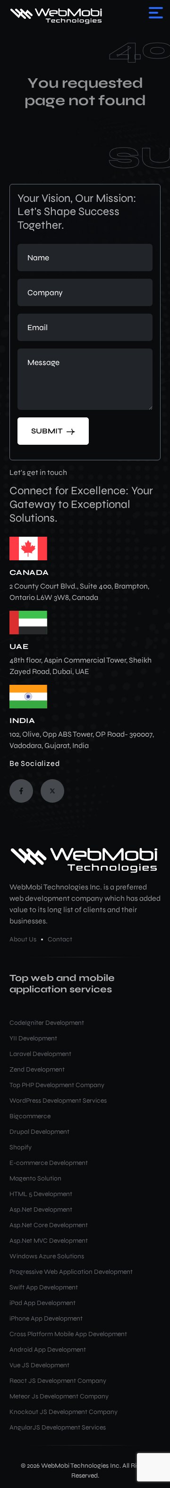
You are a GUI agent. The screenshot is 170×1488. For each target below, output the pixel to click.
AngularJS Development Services (57, 1427)
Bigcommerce (30, 1116)
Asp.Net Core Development (48, 1225)
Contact (60, 939)
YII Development (33, 1038)
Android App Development (47, 1350)
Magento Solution (35, 1178)
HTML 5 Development (40, 1194)
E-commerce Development (48, 1163)
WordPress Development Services (58, 1101)
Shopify (20, 1147)
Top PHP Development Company (56, 1085)
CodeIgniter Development (46, 1023)
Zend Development (37, 1069)
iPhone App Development (46, 1318)
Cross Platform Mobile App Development (68, 1334)
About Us (22, 939)
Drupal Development (39, 1132)
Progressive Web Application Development (71, 1272)
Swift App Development (43, 1287)
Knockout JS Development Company (63, 1412)
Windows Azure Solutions (46, 1256)
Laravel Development (40, 1054)
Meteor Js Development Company (59, 1396)
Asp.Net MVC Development (48, 1241)
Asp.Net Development (40, 1209)
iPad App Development (42, 1303)
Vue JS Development (39, 1365)
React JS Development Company (57, 1381)
